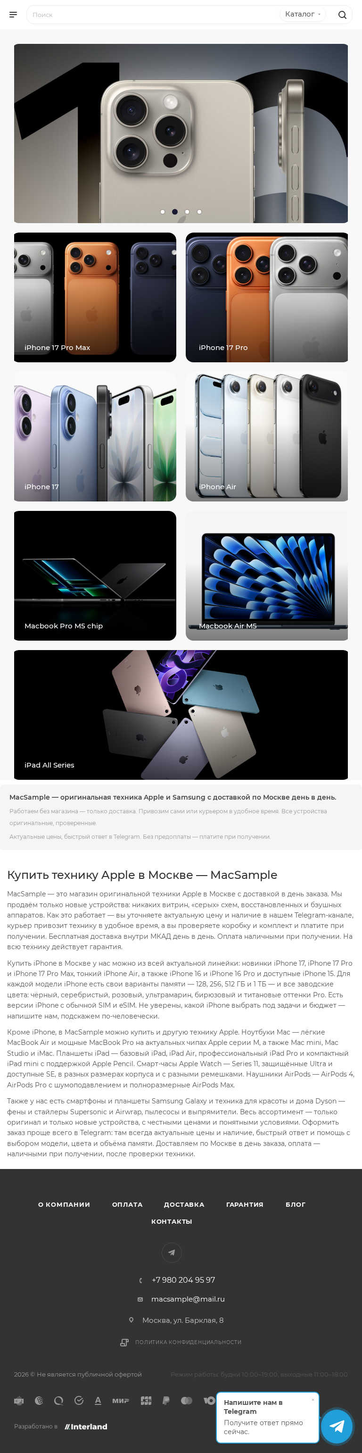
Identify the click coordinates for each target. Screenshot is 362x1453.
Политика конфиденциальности (188, 1342)
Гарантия (245, 1204)
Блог (295, 1204)
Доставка (184, 1204)
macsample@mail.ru (188, 1298)
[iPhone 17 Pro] (268, 297)
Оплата (127, 1204)
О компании (64, 1204)
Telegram (172, 1253)
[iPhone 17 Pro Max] (93, 297)
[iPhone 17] (93, 436)
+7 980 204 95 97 (183, 1280)
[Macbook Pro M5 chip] (93, 576)
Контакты (171, 1221)
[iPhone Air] (268, 436)
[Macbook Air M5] (268, 576)
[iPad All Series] (181, 715)
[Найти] (341, 14)
